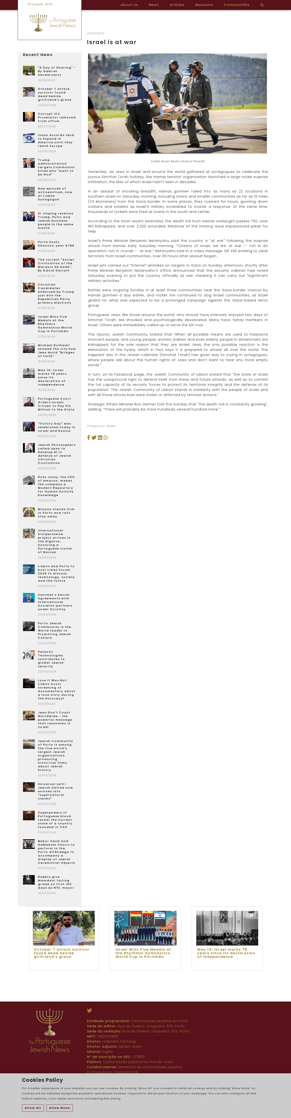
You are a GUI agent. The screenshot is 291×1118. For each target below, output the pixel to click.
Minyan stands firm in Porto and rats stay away (56, 512)
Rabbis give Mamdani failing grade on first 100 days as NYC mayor (56, 882)
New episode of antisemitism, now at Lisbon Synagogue (55, 194)
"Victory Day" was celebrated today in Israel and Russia (57, 427)
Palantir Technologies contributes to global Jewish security (51, 659)
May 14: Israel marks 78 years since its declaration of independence (52, 377)
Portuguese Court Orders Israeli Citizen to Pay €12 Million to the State (56, 404)
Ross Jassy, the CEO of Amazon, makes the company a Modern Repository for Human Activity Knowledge (56, 486)
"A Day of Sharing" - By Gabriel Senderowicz (57, 71)
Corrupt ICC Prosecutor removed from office (57, 117)
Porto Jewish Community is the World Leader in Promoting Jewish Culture (54, 630)
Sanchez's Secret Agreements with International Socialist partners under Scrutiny (55, 602)
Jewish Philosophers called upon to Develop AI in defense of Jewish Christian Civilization (57, 454)
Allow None (59, 1108)
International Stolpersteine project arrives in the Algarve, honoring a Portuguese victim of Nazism (55, 541)
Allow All (33, 1108)
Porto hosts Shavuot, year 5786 (56, 243)
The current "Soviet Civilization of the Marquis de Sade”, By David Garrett (56, 265)
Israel (111, 426)
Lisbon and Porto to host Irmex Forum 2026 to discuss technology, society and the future (56, 573)
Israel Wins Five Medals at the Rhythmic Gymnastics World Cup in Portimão (55, 324)
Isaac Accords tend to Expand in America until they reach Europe (56, 140)
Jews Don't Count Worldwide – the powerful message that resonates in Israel (55, 720)
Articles (177, 4)
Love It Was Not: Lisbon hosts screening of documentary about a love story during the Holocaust (57, 689)
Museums (204, 4)
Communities (237, 4)
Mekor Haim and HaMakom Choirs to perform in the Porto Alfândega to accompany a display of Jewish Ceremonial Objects (56, 852)
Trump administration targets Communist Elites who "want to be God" (56, 167)
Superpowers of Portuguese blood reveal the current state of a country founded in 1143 (55, 820)
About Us (129, 4)
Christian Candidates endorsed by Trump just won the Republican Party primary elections (56, 293)
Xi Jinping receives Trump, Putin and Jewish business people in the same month (55, 221)
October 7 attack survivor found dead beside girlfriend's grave (55, 94)
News (154, 4)
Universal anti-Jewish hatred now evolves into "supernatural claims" (55, 791)
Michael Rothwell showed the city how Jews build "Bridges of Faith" (57, 350)
